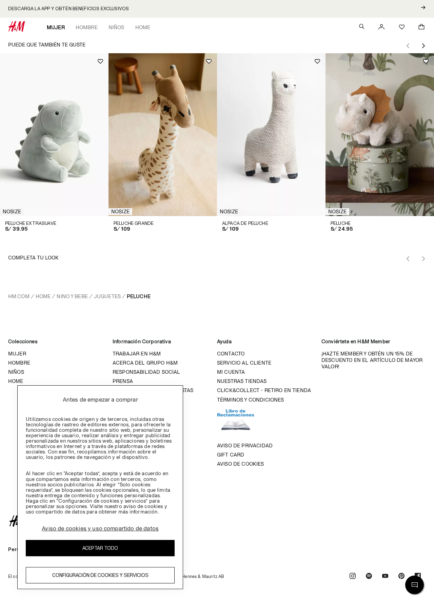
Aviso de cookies (240, 464)
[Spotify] (368, 576)
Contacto (230, 353)
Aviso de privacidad (245, 445)
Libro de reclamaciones (242, 423)
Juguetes (107, 296)
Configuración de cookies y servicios (100, 575)
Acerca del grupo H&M (145, 363)
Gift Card (230, 455)
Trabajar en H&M (137, 353)
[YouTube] (385, 576)
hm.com (18, 296)
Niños (116, 27)
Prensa (123, 381)
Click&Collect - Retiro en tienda (264, 390)
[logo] (217, 521)
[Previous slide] (408, 45)
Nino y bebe (72, 296)
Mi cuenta (231, 372)
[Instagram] (352, 576)
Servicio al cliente (244, 363)
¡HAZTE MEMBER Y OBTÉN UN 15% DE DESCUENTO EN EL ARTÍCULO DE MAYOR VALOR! (371, 360)
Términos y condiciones (250, 400)
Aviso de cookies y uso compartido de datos (100, 528)
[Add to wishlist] (100, 61)
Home (143, 27)
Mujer (56, 27)
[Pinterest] (401, 576)
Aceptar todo (100, 548)
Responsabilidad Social (146, 372)
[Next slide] (423, 45)
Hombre (87, 27)
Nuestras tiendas (242, 381)
